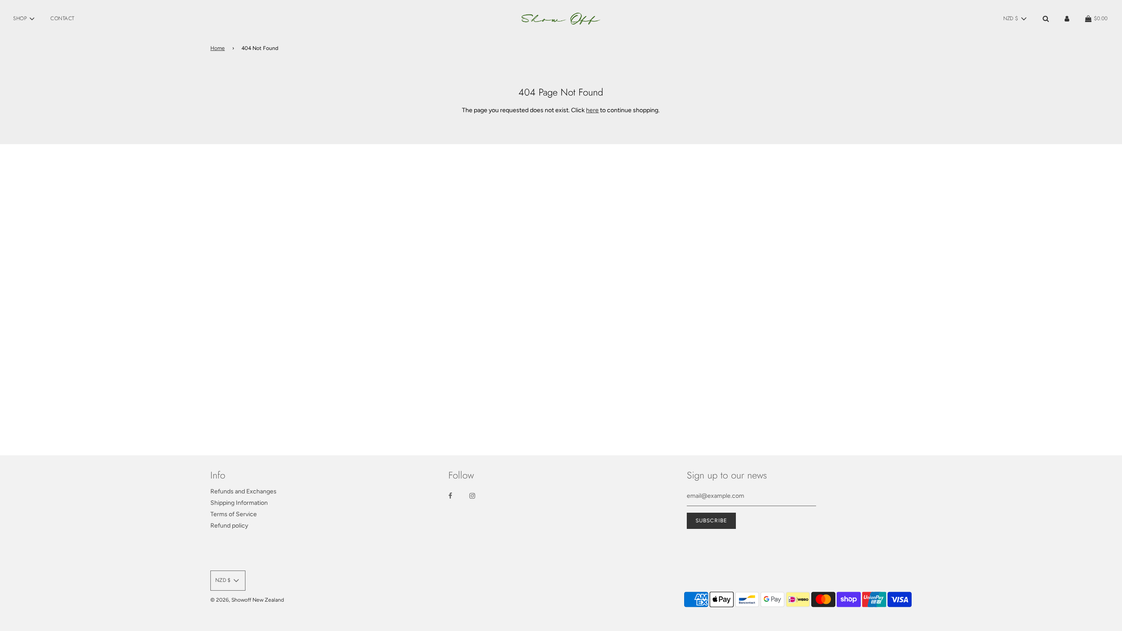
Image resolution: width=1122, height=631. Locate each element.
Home (217, 48)
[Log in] (1067, 18)
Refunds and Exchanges (243, 491)
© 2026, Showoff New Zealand (247, 600)
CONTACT (62, 18)
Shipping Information (239, 503)
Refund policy (229, 525)
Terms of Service (233, 514)
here (592, 110)
